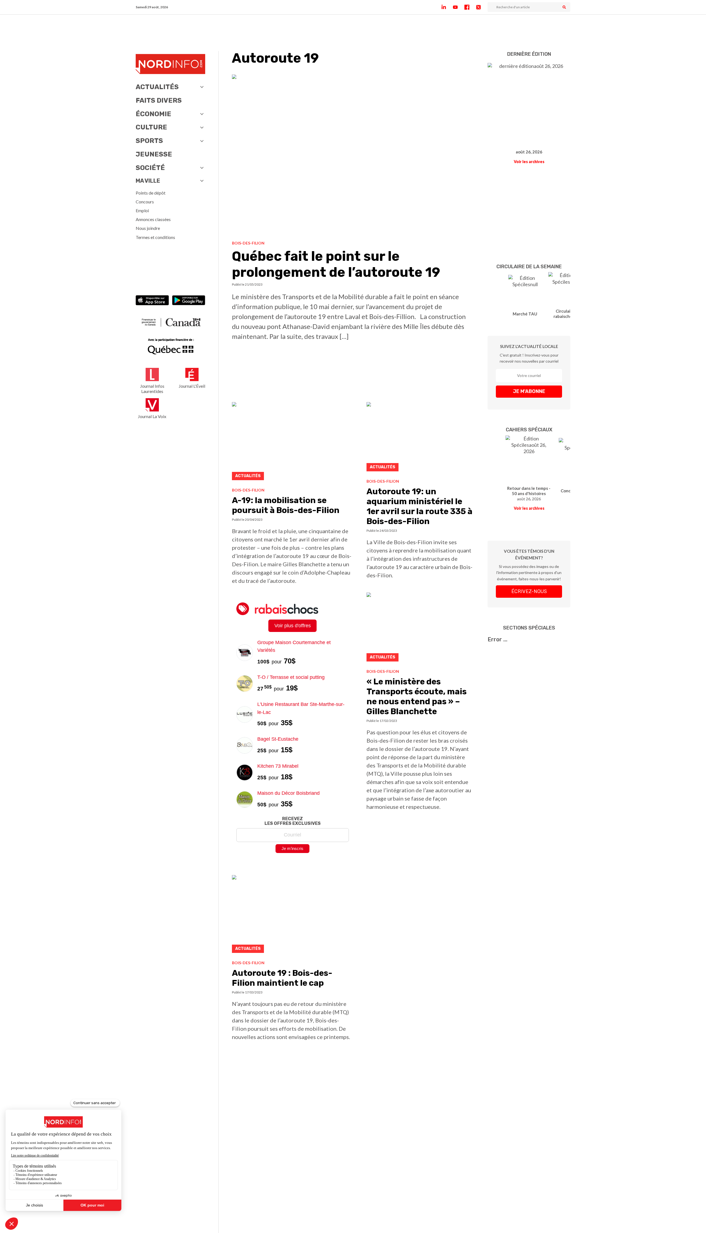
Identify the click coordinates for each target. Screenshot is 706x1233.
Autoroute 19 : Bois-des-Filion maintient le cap (282, 978)
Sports (149, 141)
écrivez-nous (529, 591)
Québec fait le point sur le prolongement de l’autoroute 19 (336, 264)
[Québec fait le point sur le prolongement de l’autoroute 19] (353, 155)
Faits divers (159, 100)
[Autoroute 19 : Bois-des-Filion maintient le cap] (292, 915)
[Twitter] (482, 7)
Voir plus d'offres (292, 625)
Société (150, 168)
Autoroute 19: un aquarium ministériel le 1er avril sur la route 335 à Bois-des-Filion (419, 506)
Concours (145, 201)
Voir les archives (529, 161)
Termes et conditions (155, 237)
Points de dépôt (150, 192)
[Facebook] (470, 7)
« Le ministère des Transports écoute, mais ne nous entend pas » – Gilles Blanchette (417, 696)
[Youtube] (458, 7)
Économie (153, 114)
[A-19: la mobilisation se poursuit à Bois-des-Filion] (292, 442)
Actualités (157, 87)
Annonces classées (153, 219)
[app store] (152, 301)
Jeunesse (154, 154)
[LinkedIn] (447, 7)
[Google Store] (188, 301)
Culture (151, 127)
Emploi (142, 210)
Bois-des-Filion (248, 243)
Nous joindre (148, 228)
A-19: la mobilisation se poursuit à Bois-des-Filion (285, 505)
